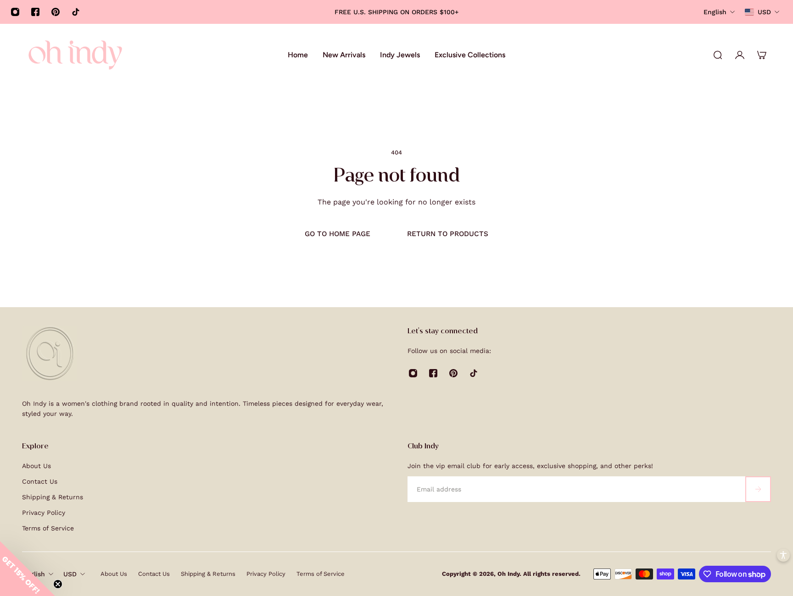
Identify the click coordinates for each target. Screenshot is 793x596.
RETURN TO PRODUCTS (447, 234)
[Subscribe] (758, 489)
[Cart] (762, 55)
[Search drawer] (718, 55)
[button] (27, 568)
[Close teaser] (57, 584)
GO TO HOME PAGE (337, 234)
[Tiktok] (76, 12)
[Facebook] (35, 12)
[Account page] (740, 55)
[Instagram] (15, 12)
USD (70, 574)
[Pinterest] (55, 12)
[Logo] (75, 55)
